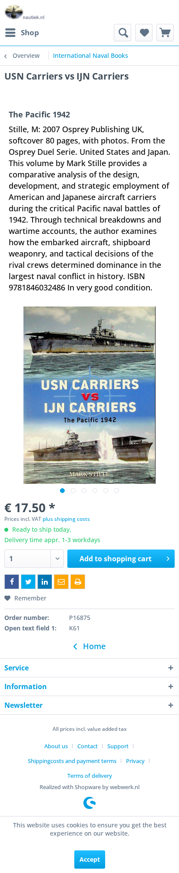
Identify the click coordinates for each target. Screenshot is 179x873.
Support (118, 746)
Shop (30, 32)
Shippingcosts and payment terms (72, 761)
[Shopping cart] (165, 32)
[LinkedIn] (45, 582)
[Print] (78, 582)
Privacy (135, 761)
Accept (90, 859)
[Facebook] (12, 582)
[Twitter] (28, 582)
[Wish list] (143, 32)
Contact (87, 746)
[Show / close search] (122, 32)
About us (56, 746)
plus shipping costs (66, 519)
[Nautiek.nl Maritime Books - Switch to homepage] (24, 12)
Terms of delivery (89, 776)
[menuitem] (21, 32)
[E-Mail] (61, 582)
